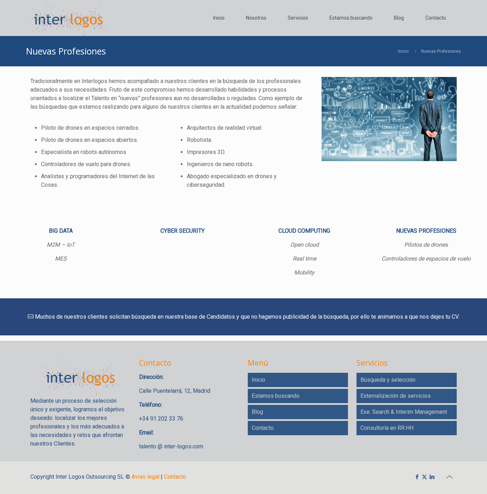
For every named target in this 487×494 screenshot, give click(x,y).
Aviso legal (145, 476)
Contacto (263, 427)
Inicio (403, 51)
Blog (257, 411)
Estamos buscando (275, 395)
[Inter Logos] (68, 18)
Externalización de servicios (395, 395)
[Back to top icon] (449, 476)
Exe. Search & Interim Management (403, 411)
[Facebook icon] (417, 477)
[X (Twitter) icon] (424, 477)
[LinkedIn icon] (432, 477)
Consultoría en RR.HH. (387, 427)
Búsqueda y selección (387, 379)
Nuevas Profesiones (441, 51)
